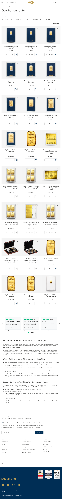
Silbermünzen (5, 449)
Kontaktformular (47, 441)
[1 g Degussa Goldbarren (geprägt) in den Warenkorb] (35, 54)
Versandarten (25, 444)
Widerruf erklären (26, 452)
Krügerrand (4, 452)
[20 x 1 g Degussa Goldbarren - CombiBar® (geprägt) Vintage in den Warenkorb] (55, 159)
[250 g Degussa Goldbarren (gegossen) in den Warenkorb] (55, 268)
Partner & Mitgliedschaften (28, 449)
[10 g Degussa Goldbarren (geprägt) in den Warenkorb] (35, 89)
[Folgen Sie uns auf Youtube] (3, 484)
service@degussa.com (48, 444)
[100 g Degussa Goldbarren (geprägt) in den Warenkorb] (16, 159)
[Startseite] (2, 6)
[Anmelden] (49, 2)
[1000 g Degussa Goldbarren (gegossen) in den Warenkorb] (35, 303)
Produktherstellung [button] (37, 19)
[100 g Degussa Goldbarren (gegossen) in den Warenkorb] (35, 159)
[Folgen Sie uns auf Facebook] (8, 484)
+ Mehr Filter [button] (49, 19)
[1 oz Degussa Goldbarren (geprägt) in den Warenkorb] (35, 123)
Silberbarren (4, 447)
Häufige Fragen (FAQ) (27, 441)
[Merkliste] (52, 2)
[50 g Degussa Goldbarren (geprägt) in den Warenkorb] (55, 123)
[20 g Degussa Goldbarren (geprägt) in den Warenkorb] (16, 123)
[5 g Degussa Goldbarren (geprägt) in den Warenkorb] (16, 89)
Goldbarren (4, 444)
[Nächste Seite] (35, 311)
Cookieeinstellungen (6, 490)
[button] (58, 2)
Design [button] (20, 19)
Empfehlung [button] (56, 23)
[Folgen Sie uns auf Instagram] (13, 484)
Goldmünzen (5, 441)
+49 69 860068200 (48, 447)
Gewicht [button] (27, 19)
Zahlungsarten (25, 447)
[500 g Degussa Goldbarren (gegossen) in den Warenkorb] (16, 303)
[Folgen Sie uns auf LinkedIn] (18, 484)
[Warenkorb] (55, 2)
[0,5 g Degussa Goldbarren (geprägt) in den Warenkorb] (16, 54)
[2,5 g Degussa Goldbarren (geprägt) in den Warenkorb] (55, 54)
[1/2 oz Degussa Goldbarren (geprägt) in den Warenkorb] (55, 89)
